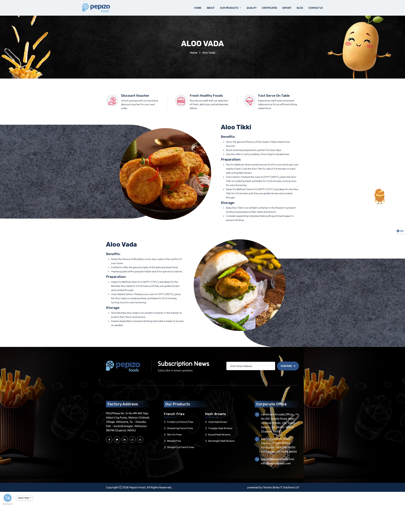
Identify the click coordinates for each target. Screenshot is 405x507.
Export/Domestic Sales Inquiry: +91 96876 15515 (275, 441)
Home (197, 7)
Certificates (269, 7)
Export (286, 7)
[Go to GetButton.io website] (8, 504)
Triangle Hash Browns (220, 428)
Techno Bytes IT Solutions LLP (281, 487)
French (174, 414)
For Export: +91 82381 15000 (278, 447)
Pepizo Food (137, 487)
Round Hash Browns (219, 434)
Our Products (229, 7)
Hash (215, 414)
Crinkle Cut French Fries (180, 421)
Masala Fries (174, 440)
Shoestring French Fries (180, 428)
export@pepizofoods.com (277, 459)
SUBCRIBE (286, 366)
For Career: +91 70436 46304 (279, 451)
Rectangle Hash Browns (221, 440)
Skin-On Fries (174, 434)
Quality (251, 7)
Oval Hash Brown (217, 421)
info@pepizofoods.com (276, 463)
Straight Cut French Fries (180, 447)
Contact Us (315, 7)
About (211, 7)
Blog (300, 7)
